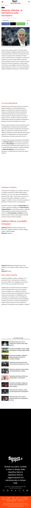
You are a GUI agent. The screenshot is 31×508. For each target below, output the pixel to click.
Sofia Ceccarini (6, 20)
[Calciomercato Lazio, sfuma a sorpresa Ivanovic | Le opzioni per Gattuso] (5, 398)
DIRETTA (26, 499)
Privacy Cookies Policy (6, 499)
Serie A (6, 5)
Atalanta (3, 227)
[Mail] (11, 490)
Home (2, 5)
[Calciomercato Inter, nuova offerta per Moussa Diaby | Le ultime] (5, 370)
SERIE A (13, 497)
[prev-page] (2, 404)
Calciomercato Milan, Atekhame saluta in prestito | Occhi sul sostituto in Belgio (18, 357)
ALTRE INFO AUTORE (18, 338)
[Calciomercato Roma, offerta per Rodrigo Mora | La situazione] (5, 377)
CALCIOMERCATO (24, 497)
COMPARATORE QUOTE (11, 500)
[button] (2, 2)
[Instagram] (7, 490)
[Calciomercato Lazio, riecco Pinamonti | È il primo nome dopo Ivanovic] (5, 343)
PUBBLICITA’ (20, 499)
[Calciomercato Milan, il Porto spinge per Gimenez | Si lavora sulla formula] (5, 350)
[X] (23, 490)
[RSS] (15, 490)
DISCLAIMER (14, 499)
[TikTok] (19, 490)
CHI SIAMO (8, 497)
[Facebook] (3, 490)
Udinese (3, 265)
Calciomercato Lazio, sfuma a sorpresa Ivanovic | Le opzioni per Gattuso (18, 398)
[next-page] (5, 404)
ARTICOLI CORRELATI (7, 338)
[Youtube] (27, 490)
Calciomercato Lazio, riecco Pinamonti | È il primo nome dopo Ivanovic (18, 343)
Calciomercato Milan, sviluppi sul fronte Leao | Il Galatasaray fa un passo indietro (18, 384)
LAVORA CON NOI (20, 500)
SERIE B (17, 497)
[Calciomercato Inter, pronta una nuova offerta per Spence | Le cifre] (5, 364)
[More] (27, 23)
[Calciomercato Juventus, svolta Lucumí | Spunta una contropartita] (5, 391)
